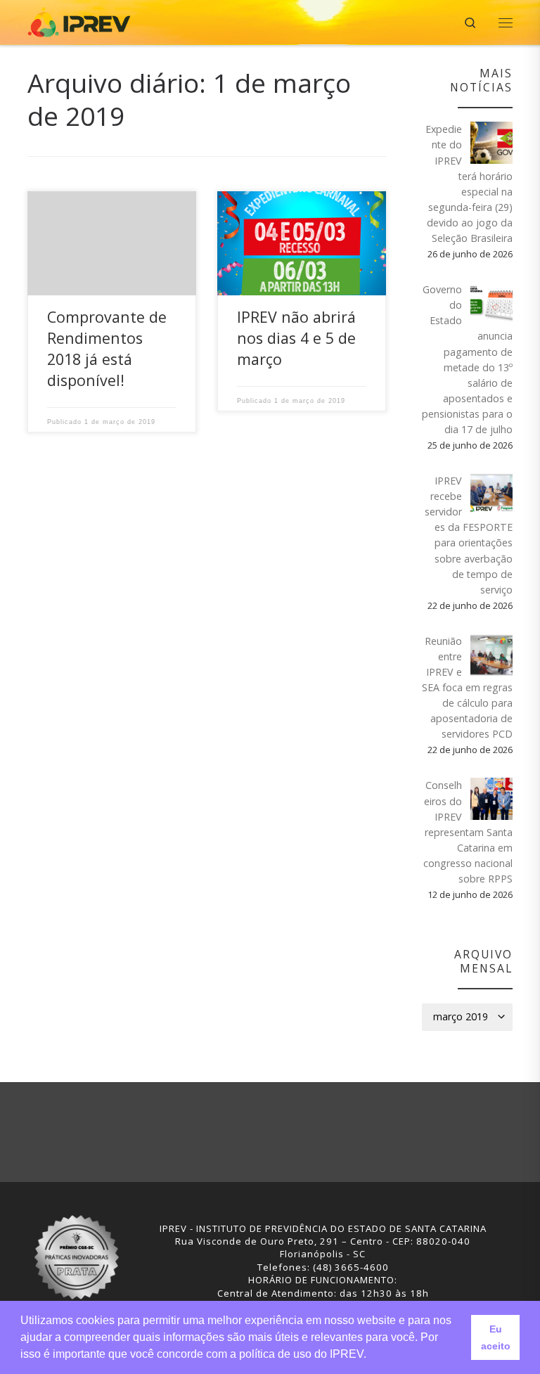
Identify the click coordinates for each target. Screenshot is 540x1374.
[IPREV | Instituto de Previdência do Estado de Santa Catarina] (79, 21)
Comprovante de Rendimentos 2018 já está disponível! (107, 348)
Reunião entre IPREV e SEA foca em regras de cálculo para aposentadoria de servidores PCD (467, 687)
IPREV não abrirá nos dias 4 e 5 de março (296, 338)
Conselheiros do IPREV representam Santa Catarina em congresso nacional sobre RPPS (468, 831)
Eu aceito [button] (495, 1337)
